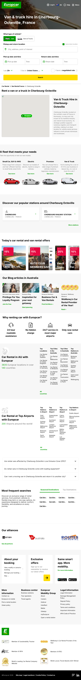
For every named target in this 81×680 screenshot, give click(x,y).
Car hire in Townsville (62, 502)
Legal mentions (28, 675)
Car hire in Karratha (43, 506)
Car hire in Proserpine (71, 502)
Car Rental (5, 86)
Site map (19, 675)
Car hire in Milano (43, 497)
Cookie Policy (41, 675)
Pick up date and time (12, 57)
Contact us (51, 675)
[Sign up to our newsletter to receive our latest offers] (47, 578)
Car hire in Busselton (71, 497)
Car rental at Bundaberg (52, 502)
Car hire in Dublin (52, 497)
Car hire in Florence (62, 497)
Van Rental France (17, 86)
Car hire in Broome (43, 502)
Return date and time (50, 57)
